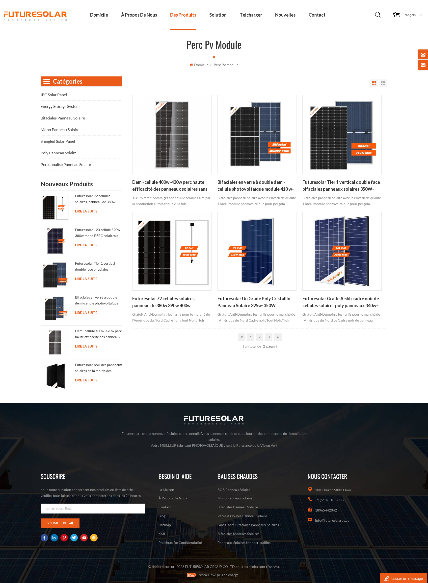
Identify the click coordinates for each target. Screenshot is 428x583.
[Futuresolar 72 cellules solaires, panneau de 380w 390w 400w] (171, 251)
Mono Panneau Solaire (60, 129)
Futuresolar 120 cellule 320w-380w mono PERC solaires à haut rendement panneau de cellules (98, 234)
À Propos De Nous (139, 14)
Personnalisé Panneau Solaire (66, 164)
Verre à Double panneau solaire (242, 516)
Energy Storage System (60, 106)
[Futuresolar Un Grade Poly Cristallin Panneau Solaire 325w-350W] (256, 251)
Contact (317, 14)
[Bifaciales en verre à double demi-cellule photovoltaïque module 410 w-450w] (256, 134)
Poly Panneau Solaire (59, 152)
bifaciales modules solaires (238, 534)
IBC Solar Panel (54, 94)
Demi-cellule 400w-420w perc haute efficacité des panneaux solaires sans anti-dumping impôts (169, 186)
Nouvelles (285, 14)
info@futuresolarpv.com (333, 520)
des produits (183, 14)
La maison (166, 490)
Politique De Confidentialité (180, 542)
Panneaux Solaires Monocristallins (243, 542)
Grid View (374, 83)
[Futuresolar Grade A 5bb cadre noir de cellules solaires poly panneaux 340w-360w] (341, 251)
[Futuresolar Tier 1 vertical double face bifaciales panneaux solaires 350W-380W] (341, 134)
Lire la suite (86, 211)
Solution (218, 14)
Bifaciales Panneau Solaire (63, 118)
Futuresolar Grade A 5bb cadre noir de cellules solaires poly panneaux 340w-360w (340, 302)
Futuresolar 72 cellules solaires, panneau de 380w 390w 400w (163, 302)
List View (383, 83)
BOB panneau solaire (233, 490)
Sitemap (165, 525)
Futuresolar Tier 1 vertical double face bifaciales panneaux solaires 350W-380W (341, 186)
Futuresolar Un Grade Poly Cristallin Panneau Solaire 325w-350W (253, 302)
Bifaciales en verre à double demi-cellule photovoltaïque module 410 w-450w (255, 186)
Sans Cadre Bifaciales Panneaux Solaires (248, 525)
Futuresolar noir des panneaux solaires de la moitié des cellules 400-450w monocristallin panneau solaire (98, 369)
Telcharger (251, 14)
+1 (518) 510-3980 (329, 500)
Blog (162, 516)
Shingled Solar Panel (58, 141)
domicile (99, 14)
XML (162, 534)
